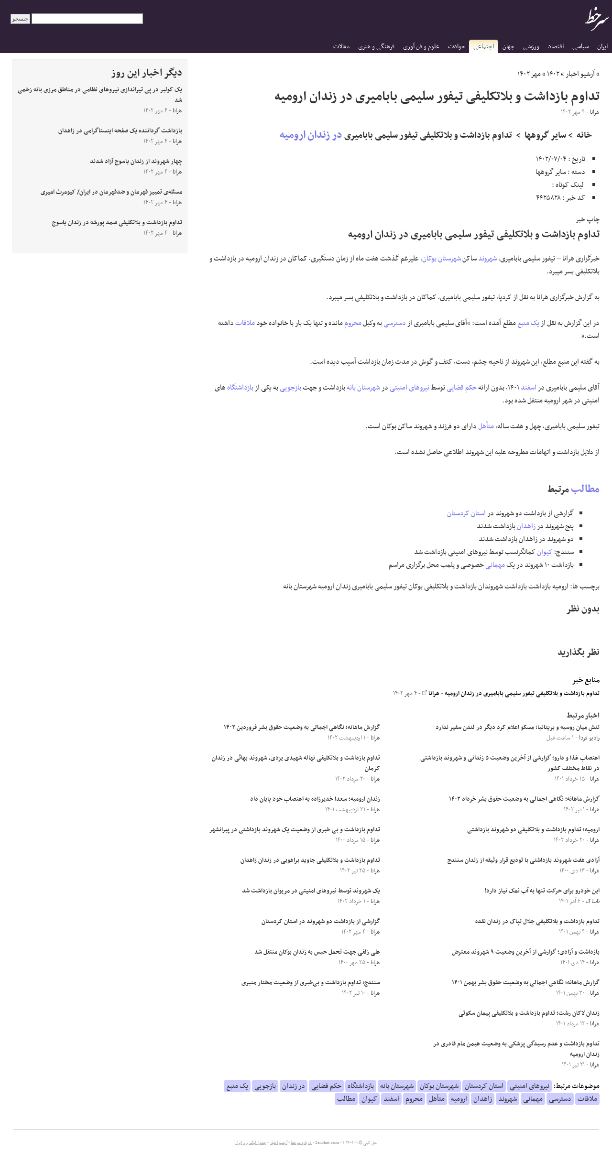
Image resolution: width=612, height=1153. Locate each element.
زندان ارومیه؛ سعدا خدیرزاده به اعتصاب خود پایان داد (315, 799)
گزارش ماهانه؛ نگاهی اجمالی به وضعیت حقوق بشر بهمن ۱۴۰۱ (526, 983)
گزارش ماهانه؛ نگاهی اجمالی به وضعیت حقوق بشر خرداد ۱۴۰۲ (524, 799)
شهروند (487, 258)
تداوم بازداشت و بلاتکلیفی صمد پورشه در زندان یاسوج (117, 223)
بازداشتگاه (240, 387)
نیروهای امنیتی (409, 387)
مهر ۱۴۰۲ (529, 74)
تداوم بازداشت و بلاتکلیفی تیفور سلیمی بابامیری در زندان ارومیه (522, 693)
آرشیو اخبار (580, 74)
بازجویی (290, 387)
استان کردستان (466, 513)
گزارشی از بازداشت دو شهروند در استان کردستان (321, 921)
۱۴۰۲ (553, 74)
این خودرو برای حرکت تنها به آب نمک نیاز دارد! (542, 891)
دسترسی (394, 323)
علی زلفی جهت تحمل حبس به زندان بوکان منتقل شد (317, 952)
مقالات (341, 46)
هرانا (433, 693)
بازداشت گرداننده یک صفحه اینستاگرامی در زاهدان (120, 131)
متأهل (486, 426)
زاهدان (526, 526)
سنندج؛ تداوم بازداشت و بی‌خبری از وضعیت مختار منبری (310, 983)
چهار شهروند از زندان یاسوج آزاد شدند (136, 161)
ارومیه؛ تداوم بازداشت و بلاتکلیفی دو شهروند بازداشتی (533, 830)
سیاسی (580, 46)
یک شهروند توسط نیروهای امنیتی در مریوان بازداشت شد (311, 891)
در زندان (324, 135)
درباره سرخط (301, 1143)
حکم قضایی (462, 387)
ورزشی (531, 46)
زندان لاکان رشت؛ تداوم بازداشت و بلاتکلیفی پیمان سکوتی (529, 1013)
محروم (352, 323)
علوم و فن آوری (421, 46)
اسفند (528, 387)
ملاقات (245, 323)
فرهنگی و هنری (376, 46)
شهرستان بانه (363, 387)
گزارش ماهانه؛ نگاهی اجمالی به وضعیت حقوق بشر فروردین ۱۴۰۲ (302, 727)
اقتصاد (556, 46)
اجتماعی (483, 46)
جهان (508, 46)
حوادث (456, 46)
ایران (602, 46)
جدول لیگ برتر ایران (250, 1143)
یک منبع (528, 323)
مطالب (585, 489)
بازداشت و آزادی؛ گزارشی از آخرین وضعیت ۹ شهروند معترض (526, 952)
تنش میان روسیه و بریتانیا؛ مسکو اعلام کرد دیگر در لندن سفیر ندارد (518, 727)
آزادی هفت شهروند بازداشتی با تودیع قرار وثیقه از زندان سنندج (524, 860)
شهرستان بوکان (441, 258)
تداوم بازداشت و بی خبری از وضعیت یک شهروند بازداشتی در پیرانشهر (294, 830)
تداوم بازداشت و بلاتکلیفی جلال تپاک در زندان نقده (537, 921)
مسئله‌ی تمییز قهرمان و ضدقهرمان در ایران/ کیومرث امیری (111, 192)
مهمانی (495, 565)
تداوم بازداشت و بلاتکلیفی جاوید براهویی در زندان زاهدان (310, 860)
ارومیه (293, 135)
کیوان (545, 552)
